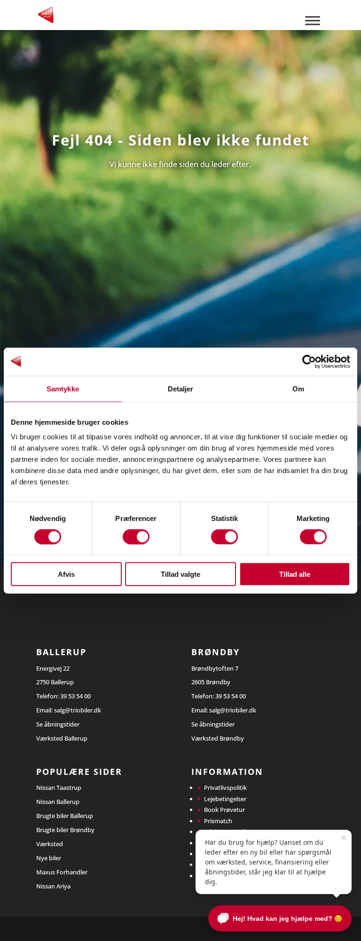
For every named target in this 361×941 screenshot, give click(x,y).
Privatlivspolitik (225, 787)
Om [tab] (298, 388)
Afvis (66, 574)
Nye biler (48, 858)
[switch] (136, 536)
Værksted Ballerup (61, 738)
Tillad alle (294, 574)
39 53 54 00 (75, 696)
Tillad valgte (180, 574)
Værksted (49, 844)
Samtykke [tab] (63, 388)
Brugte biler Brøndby (65, 830)
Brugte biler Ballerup (64, 815)
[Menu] (312, 20)
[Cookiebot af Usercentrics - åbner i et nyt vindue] (309, 361)
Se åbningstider (57, 724)
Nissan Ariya (53, 886)
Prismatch (218, 821)
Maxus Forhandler (61, 872)
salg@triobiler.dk (77, 710)
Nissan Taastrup (58, 787)
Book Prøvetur (224, 809)
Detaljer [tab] (181, 388)
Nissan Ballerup (57, 801)
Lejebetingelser (225, 799)
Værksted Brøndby (217, 738)
